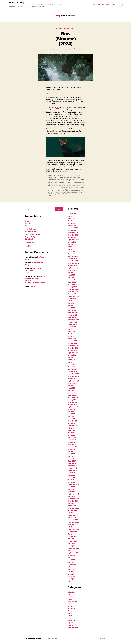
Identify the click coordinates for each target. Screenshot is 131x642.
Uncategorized (73, 627)
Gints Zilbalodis (54, 184)
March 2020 (72, 395)
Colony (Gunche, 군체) (28, 223)
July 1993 (71, 557)
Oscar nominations (52, 187)
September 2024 (73, 268)
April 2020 (71, 393)
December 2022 (73, 317)
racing (63, 190)
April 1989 (71, 576)
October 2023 (72, 294)
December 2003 (73, 522)
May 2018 (71, 433)
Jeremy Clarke (55, 49)
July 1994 (71, 550)
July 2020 (71, 386)
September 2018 (73, 426)
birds (58, 179)
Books (94, 4)
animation (54, 179)
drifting (61, 182)
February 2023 (73, 313)
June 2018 (71, 430)
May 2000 (71, 534)
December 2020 (73, 374)
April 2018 (71, 435)
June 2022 (71, 331)
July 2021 (71, 357)
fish (68, 182)
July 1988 (71, 581)
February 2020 (73, 397)
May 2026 (71, 221)
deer (77, 180)
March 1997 (72, 543)
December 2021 (73, 345)
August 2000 (72, 532)
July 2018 (71, 428)
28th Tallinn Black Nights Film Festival (57, 176)
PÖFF (49, 190)
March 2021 (72, 367)
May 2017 (71, 456)
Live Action (71, 608)
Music (114, 4)
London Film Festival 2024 (68, 185)
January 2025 (72, 258)
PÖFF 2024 (54, 190)
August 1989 (72, 574)
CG (76, 179)
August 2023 (72, 298)
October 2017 (72, 447)
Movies (108, 4)
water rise (81, 194)
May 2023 (71, 305)
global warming (62, 184)
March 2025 (72, 254)
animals (49, 179)
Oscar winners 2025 (70, 187)
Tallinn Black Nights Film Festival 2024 (57, 194)
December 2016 (73, 463)
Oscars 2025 (56, 189)
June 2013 (71, 487)
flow (80, 182)
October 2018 (72, 423)
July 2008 (71, 503)
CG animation (81, 179)
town (68, 194)
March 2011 (71, 496)
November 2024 (73, 263)
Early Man (28, 246)
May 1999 (71, 539)
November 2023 (73, 291)
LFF (82, 184)
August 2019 (72, 409)
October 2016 (72, 468)
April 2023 (71, 308)
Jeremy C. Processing (16, 3)
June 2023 (71, 303)
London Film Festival (56, 185)
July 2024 (71, 273)
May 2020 (71, 390)
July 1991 (71, 567)
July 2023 (71, 301)
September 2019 (73, 407)
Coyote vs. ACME (30, 242)
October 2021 (72, 350)
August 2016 (72, 473)
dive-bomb (82, 180)
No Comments (79, 49)
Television (71, 620)
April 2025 (71, 251)
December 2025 (73, 232)
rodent (79, 190)
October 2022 (72, 322)
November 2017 (73, 444)
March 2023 (72, 310)
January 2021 (72, 371)
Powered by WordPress (50, 638)
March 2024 (72, 282)
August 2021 (72, 355)
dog (49, 182)
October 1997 (72, 541)
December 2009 (73, 499)
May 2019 (71, 416)
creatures (69, 180)
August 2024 (72, 270)
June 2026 (71, 218)
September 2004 (73, 515)
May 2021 (71, 362)
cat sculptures (71, 179)
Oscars (77, 187)
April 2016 (71, 477)
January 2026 (72, 230)
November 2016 (73, 466)
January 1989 (72, 579)
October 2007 (72, 506)
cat (66, 179)
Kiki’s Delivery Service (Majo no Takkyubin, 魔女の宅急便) (32, 237)
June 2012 (71, 489)
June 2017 (71, 454)
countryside (64, 180)
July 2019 (71, 411)
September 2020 (73, 381)
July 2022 (71, 329)
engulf (64, 182)
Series (70, 616)
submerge (58, 192)
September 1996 (73, 548)
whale (49, 195)
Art (90, 4)
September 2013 (73, 484)
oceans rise (78, 185)
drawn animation (54, 182)
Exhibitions (101, 4)
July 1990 (71, 569)
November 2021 (73, 348)
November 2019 (73, 402)
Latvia (75, 184)
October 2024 (72, 265)
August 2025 (72, 242)
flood (70, 182)
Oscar (83, 185)
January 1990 (72, 572)
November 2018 (73, 421)
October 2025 (72, 237)
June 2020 (71, 388)
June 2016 (71, 475)
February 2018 (73, 440)
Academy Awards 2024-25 (64, 177)
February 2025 (73, 256)
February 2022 (73, 341)
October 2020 (72, 378)
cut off (74, 180)
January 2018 (72, 442)
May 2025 (71, 249)
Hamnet (32, 286)
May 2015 (71, 480)
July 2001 (71, 527)
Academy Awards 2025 (77, 177)
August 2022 (72, 327)
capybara (63, 179)
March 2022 (72, 338)
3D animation (70, 176)
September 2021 (73, 353)
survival (63, 192)
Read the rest (62, 171)
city (48, 180)
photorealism (70, 189)
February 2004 (73, 520)
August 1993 (72, 555)
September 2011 (73, 494)
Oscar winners (61, 187)
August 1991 (72, 564)
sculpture (52, 192)
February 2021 (72, 369)
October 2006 (72, 510)
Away (58, 108)
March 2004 (72, 517)
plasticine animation (79, 189)
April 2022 (71, 336)
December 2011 (73, 491)
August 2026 (72, 214)
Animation (59, 28)
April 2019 (71, 419)
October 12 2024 (67, 49)
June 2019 (71, 414)
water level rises (74, 194)
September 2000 (73, 529)
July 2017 (71, 451)
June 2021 (71, 360)
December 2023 (73, 289)
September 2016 (73, 470)
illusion (71, 184)
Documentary (72, 601)
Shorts (70, 618)
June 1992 (71, 560)
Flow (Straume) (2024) (65, 38)
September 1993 (73, 553)
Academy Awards (52, 177)
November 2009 (73, 501)
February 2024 (73, 284)
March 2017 (72, 461)
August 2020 (72, 383)
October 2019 (72, 404)
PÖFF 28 (59, 190)
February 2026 (73, 228)
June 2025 (71, 247)
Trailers (70, 625)
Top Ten (70, 623)
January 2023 (72, 315)
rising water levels (70, 190)
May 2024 (71, 277)
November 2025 (73, 235)
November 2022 (73, 320)
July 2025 (71, 244)
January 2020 (72, 400)
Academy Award (78, 176)
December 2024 (73, 261)
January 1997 (72, 546)
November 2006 (73, 508)
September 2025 (73, 240)
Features (66, 28)
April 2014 (71, 482)
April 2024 (71, 280)
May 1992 (71, 562)
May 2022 (71, 334)
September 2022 (73, 324)
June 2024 (71, 275)
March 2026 (72, 225)
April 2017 (71, 459)
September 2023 (73, 296)
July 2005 (71, 513)
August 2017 (72, 449)
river (76, 190)
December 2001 (73, 524)
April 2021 (71, 364)
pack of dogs (63, 189)
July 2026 (71, 216)
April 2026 (71, 223)
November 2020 (73, 376)
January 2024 (72, 287)
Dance (70, 599)
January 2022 (72, 343)
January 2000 (72, 536)
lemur (79, 184)
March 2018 (72, 437)
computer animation (55, 180)
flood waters (75, 182)
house (68, 184)
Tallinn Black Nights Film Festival (74, 192)
